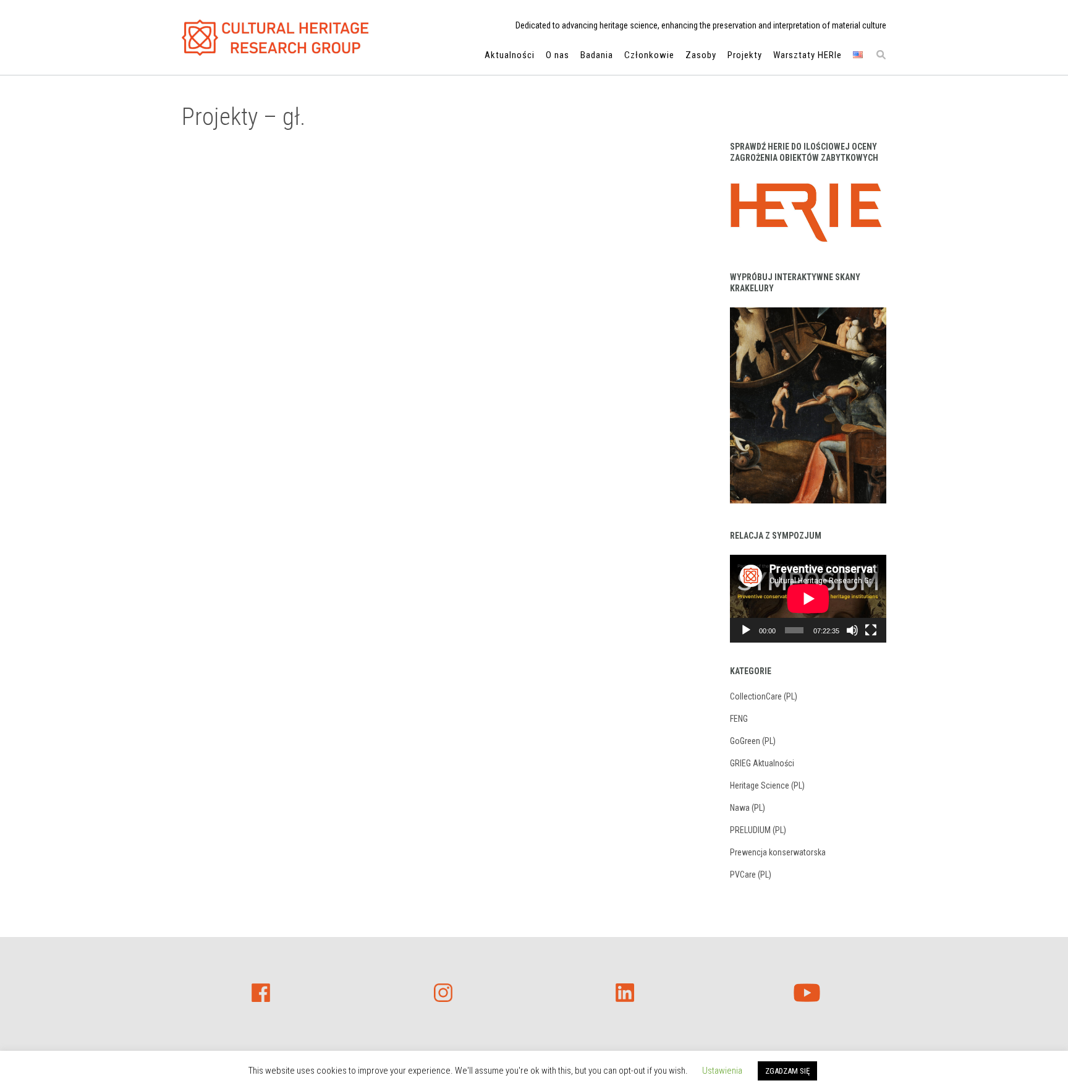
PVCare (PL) (750, 874)
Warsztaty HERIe (807, 55)
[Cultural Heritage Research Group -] (276, 37)
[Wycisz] (852, 630)
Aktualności (510, 55)
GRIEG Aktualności (762, 763)
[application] (808, 599)
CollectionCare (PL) (763, 696)
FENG (739, 719)
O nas (557, 55)
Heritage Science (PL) (767, 785)
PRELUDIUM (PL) (758, 830)
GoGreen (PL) (753, 741)
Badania (596, 55)
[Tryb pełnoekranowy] (871, 630)
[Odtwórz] (746, 630)
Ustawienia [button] (722, 1070)
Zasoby (700, 55)
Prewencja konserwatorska (778, 852)
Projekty (744, 55)
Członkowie (649, 55)
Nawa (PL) (747, 808)
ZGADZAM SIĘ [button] (787, 1071)
